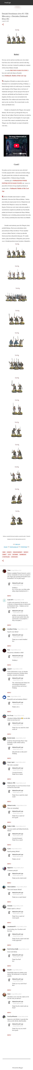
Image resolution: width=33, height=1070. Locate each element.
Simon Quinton (11, 887)
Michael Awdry (11, 805)
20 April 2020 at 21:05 (18, 936)
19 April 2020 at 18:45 (19, 715)
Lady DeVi (10, 600)
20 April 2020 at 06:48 (18, 856)
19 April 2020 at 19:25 (18, 725)
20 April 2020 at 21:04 (18, 913)
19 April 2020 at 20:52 (20, 762)
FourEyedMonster (12, 1016)
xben (8, 696)
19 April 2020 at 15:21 (18, 657)
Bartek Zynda (11, 738)
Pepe (8, 650)
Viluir (9, 570)
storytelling (6, 556)
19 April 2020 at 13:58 (18, 585)
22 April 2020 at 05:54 (18, 1003)
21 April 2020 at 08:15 (18, 981)
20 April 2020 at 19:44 (24, 949)
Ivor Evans (10, 715)
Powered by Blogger (17, 1068)
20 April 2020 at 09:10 (18, 875)
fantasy (26, 552)
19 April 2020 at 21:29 (21, 783)
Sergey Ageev (11, 762)
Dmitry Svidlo (11, 826)
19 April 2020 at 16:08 (18, 704)
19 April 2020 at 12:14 (16, 570)
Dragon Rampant (17, 552)
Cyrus (9, 848)
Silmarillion (23, 554)
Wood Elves (14, 556)
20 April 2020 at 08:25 (19, 867)
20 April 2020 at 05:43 (18, 792)
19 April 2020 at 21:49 (21, 805)
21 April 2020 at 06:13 (17, 970)
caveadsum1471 (11, 926)
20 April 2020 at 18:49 (18, 906)
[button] (3, 24)
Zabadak (9, 906)
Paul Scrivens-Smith (12, 949)
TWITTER (24, 547)
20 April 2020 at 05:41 (18, 749)
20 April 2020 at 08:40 (22, 886)
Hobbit (4, 554)
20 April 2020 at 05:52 (16, 848)
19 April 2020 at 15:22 (18, 680)
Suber (9, 994)
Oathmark (15, 554)
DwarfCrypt (7, 3)
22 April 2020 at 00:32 (16, 994)
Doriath (9, 552)
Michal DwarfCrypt (17, 583)
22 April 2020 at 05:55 (18, 1026)
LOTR (9, 554)
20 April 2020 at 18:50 (21, 926)
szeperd (9, 669)
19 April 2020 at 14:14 (16, 650)
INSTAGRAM (14, 547)
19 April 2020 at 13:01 (19, 599)
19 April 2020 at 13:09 (22, 629)
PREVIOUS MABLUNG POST (19, 70)
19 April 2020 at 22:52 (21, 826)
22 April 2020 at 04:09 (23, 1016)
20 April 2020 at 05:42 (18, 770)
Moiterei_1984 (11, 783)
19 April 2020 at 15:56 (16, 696)
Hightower (10, 868)
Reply (9, 596)
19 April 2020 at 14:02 (18, 612)
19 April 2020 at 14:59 (17, 669)
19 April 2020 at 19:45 (21, 738)
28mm (4, 552)
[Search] (31, 3)
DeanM (9, 970)
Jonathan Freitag (12, 629)
